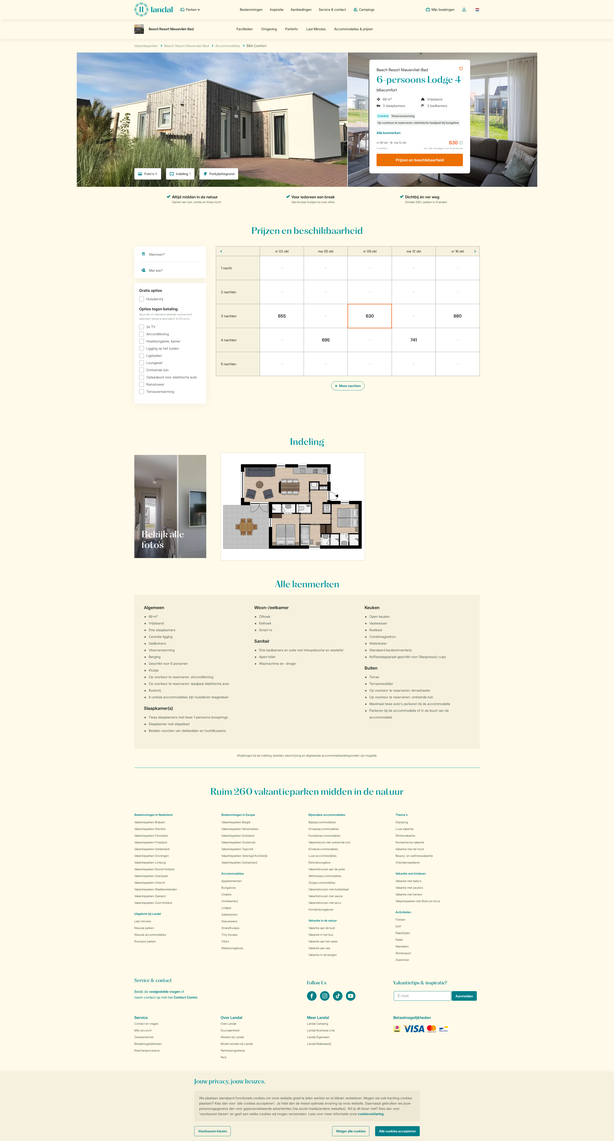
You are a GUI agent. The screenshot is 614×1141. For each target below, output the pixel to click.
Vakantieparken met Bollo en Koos (418, 901)
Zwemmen (402, 960)
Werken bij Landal (232, 1037)
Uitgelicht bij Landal (147, 914)
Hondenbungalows (320, 909)
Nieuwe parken (144, 928)
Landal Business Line (321, 1030)
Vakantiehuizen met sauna (325, 896)
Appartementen (231, 881)
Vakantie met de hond (410, 849)
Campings (366, 9)
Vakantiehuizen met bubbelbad (328, 889)
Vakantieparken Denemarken (240, 829)
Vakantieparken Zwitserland (239, 862)
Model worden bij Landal (237, 1044)
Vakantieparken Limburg (150, 862)
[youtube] (350, 999)
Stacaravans (229, 921)
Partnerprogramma (233, 1050)
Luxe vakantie (404, 829)
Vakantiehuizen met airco (324, 903)
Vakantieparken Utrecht (149, 882)
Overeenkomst (144, 1037)
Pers (223, 1057)
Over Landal (228, 1023)
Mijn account (143, 1030)
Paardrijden (403, 933)
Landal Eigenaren (318, 1037)
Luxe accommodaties (322, 856)
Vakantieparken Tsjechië (237, 849)
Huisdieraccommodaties (324, 835)
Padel (399, 939)
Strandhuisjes (230, 928)
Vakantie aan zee (319, 948)
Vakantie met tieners (409, 894)
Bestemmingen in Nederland (153, 815)
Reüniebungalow (319, 862)
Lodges (226, 908)
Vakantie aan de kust (321, 928)
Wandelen (402, 946)
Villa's (225, 941)
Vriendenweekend (407, 862)
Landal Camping (317, 1023)
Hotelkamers (229, 901)
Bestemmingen (251, 9)
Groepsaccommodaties (323, 829)
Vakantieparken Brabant (149, 822)
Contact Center (185, 997)
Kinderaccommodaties (323, 849)
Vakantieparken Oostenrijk (238, 842)
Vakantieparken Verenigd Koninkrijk (244, 856)
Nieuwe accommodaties (150, 934)
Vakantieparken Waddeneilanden (155, 889)
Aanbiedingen (301, 9)
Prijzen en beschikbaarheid (420, 160)
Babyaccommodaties (322, 822)
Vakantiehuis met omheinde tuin (329, 842)
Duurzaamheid (230, 1030)
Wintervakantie (405, 835)
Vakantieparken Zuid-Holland (153, 903)
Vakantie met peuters (409, 887)
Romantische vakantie (410, 842)
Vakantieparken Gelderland (151, 849)
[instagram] (325, 999)
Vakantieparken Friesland (150, 842)
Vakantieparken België (235, 822)
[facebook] (312, 999)
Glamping (402, 822)
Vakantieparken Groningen (151, 856)
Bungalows (228, 887)
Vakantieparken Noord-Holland (154, 869)
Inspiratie (276, 9)
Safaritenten (229, 914)
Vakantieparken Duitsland (237, 835)
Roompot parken (145, 941)
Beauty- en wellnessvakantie (414, 856)
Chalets (226, 894)
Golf (398, 926)
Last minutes (142, 921)
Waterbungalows (232, 948)
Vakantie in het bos (320, 934)
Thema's (401, 815)
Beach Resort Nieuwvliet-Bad (402, 69)
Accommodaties (232, 873)
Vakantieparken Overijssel (151, 876)
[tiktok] (338, 999)
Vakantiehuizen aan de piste (326, 869)
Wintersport (403, 953)
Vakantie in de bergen (322, 955)
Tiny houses (229, 934)
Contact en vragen (146, 1023)
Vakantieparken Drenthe (149, 829)
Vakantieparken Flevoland (151, 835)
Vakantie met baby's (408, 881)
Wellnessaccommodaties (324, 876)
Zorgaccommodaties (321, 882)
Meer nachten (349, 386)
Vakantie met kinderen (411, 873)
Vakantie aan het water (323, 941)
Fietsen (400, 919)
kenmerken (389, 133)
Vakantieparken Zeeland (149, 896)
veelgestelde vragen (164, 991)
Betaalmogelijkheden (148, 1044)
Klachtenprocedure (147, 1050)
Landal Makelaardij (319, 1044)
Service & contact (332, 9)
